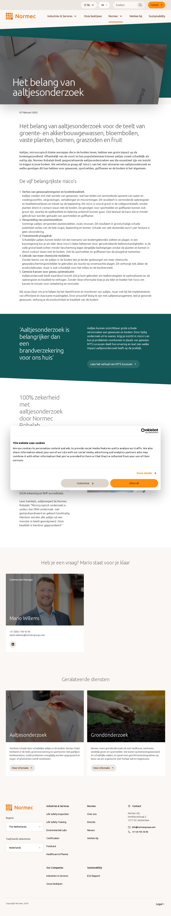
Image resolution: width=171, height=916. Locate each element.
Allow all (134, 483)
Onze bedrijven (93, 16)
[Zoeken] (140, 5)
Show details (144, 473)
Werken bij (136, 16)
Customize (83, 483)
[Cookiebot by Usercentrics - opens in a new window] (143, 430)
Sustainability (157, 16)
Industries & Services (59, 16)
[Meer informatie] (45, 613)
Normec (113, 16)
